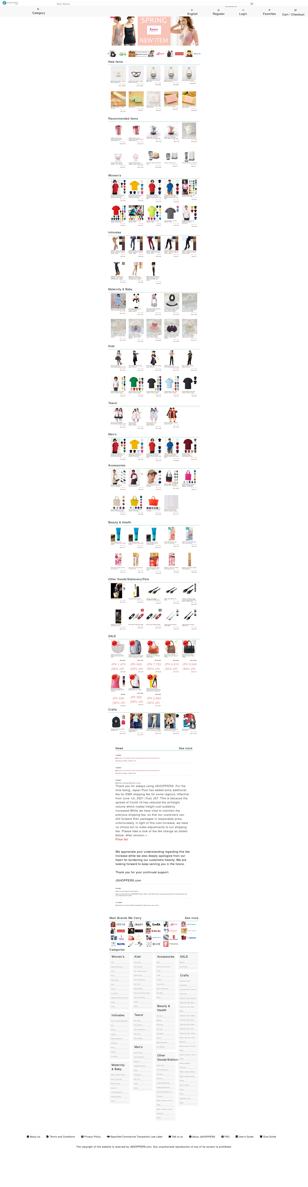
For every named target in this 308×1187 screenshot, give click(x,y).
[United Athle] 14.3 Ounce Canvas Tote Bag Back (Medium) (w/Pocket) (188, 485)
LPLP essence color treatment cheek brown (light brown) (118, 543)
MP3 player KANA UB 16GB (136, 624)
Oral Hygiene (161, 1047)
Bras (112, 1025)
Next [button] (200, 54)
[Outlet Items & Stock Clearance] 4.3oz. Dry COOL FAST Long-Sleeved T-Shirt (136, 656)
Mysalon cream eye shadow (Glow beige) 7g (189, 568)
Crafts (184, 975)
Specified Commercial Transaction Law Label (136, 1136)
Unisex (113, 1002)
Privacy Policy (92, 1136)
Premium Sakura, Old (169, 163)
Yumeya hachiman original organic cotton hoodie (171, 729)
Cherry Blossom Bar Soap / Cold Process (189, 106)
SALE (184, 956)
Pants (113, 975)
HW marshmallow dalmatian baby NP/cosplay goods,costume (153, 310)
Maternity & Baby (118, 1067)
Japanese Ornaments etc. (164, 1092)
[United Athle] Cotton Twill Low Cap (153, 485)
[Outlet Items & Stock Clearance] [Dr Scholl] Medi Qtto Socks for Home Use (153, 690)
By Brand (159, 1078)
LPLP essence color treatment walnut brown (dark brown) (136, 543)
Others (113, 1006)
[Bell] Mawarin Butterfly (188, 80)
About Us (34, 1136)
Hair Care (159, 1029)
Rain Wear (160, 993)
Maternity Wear (115, 1083)
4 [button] (159, 48)
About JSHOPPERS (203, 1136)
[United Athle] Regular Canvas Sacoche (134, 485)
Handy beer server (115, 599)
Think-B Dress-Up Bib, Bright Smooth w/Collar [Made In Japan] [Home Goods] (189, 310)
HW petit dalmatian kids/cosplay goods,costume (118, 366)
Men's (138, 1047)
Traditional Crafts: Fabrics (187, 1015)
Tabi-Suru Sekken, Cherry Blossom (117, 107)
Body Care (160, 1024)
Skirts (113, 971)
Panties (113, 1029)
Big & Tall (137, 1079)
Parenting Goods (116, 1096)
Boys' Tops (137, 984)
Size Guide (269, 1136)
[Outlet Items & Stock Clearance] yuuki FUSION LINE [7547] (153, 656)
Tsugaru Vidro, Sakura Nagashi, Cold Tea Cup (117, 163)
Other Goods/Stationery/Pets (173, 1057)
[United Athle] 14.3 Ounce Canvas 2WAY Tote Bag (171, 484)
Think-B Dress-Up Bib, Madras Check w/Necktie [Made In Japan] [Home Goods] (135, 336)
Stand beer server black (135, 599)
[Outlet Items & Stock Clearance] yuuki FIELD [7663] (188, 656)
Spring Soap (132, 107)
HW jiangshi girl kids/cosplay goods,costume (153, 366)
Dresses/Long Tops (116, 966)
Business (136, 1061)
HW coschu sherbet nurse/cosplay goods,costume (151, 424)
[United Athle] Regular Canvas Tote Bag (116, 485)
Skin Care (160, 1016)
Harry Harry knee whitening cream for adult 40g (189, 542)
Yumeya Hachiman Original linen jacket (189, 729)
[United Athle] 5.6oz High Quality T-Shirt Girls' (188, 195)
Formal (113, 989)
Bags (158, 962)
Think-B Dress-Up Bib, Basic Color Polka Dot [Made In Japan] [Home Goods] (171, 310)
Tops (112, 962)
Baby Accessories (116, 1079)
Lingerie (113, 1034)
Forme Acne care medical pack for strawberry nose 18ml (153, 569)
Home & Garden (184, 1085)
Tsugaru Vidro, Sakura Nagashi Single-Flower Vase (136, 163)
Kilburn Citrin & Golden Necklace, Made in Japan (170, 510)
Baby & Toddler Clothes (118, 1074)
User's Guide (245, 1136)
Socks (113, 1047)
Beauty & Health (163, 1008)
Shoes (136, 1070)
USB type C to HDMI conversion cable (116, 625)
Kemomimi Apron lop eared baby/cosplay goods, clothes (118, 309)
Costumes (160, 1096)
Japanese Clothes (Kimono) (119, 997)
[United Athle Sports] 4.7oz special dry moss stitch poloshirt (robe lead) (118, 196)
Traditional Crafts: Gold (187, 1020)
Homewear (114, 1043)
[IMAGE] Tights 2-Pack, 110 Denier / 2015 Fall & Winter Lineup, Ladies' (171, 252)
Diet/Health (160, 1033)
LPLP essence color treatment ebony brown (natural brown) (152, 543)
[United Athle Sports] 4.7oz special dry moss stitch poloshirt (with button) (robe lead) (171, 196)
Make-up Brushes (162, 1042)
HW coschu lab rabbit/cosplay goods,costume (132, 424)
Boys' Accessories (139, 997)
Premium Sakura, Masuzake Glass (153, 163)
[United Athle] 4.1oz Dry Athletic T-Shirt (135, 221)
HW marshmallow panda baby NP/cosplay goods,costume (135, 310)
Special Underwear (116, 1038)
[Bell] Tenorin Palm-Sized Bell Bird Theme (170, 80)
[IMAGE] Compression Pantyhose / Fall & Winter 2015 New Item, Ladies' (135, 278)
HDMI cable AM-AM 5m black (170, 599)
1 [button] (151, 48)
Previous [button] (108, 54)
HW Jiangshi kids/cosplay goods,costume (135, 366)
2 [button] (154, 48)
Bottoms (182, 962)
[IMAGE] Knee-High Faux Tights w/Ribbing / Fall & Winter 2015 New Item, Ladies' (152, 278)
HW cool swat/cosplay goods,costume (187, 366)
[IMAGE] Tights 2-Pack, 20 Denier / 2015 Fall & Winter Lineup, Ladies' (118, 252)
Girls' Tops (137, 962)
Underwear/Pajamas (140, 1066)
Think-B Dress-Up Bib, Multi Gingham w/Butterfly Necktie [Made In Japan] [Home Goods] (171, 336)
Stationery (160, 1074)
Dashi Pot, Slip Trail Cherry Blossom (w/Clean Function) (189, 137)
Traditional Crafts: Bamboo (188, 998)
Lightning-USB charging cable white (170, 625)
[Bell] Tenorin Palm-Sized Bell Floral (153, 80)
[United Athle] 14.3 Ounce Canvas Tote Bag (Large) (117, 510)
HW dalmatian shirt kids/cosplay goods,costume (171, 366)
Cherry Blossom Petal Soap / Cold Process (153, 106)
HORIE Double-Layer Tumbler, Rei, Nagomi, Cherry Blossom (116, 139)
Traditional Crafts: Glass (187, 1024)
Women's (118, 956)
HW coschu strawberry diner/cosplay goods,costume (118, 423)
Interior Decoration (162, 1069)
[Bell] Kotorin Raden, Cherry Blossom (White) (118, 81)
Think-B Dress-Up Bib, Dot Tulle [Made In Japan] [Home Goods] (118, 336)
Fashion (182, 1089)
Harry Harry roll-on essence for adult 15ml (136, 568)
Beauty (182, 1094)
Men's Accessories (162, 988)
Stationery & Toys (185, 1098)
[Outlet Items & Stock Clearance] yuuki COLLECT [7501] (171, 656)
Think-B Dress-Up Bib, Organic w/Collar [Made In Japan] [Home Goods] (188, 336)
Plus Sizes (114, 993)
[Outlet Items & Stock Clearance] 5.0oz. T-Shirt (135, 689)
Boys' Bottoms (138, 988)
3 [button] (156, 48)
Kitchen (182, 1080)
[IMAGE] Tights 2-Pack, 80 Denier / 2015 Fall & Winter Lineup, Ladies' (153, 252)
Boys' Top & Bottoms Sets (142, 993)
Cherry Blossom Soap (169, 106)
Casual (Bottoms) (139, 1057)
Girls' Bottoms (138, 966)
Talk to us (177, 1136)
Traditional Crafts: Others (187, 1033)
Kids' (137, 956)
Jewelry (159, 979)
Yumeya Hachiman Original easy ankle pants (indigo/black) (136, 730)
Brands (159, 1038)
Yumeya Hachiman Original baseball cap (118, 729)
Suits (112, 984)
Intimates (118, 1015)
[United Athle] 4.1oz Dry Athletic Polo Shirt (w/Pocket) (188, 222)
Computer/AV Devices (163, 1087)
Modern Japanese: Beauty (187, 1071)
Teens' (139, 1015)
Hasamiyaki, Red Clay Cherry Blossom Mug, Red (171, 137)
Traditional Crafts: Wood (187, 1002)
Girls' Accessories (139, 979)
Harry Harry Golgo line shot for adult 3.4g (118, 568)
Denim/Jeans (115, 980)
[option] (154, 30)
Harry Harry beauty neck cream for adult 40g (170, 542)
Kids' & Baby (183, 966)
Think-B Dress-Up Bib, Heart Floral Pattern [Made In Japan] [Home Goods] (153, 336)
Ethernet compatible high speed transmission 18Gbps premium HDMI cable (189, 600)
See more (186, 748)
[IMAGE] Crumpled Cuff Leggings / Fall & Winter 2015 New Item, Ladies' (117, 278)
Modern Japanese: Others (187, 1076)
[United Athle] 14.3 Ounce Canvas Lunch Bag (135, 510)
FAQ (226, 1136)
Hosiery (113, 1052)
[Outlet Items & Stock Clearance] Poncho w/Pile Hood (117, 656)
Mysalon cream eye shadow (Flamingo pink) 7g (171, 568)
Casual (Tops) (138, 1052)
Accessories (137, 1074)
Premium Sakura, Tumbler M (189, 163)
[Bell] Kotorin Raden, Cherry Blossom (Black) (136, 81)
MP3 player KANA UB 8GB (153, 624)
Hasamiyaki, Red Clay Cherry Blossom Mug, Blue (153, 137)
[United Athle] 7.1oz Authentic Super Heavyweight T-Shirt (187, 455)
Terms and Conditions (62, 1136)
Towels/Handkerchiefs (163, 1083)
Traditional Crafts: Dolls (187, 1028)
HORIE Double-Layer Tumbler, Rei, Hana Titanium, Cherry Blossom (136, 139)
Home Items (160, 1065)
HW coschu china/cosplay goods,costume (171, 423)
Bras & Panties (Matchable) (119, 1021)
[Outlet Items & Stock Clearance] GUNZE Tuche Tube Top (117, 690)
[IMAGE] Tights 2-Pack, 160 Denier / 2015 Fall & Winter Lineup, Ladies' (189, 252)
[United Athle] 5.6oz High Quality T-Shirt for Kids (117, 392)
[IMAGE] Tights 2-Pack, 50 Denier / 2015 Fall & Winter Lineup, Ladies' (136, 252)
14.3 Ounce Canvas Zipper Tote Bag (153, 510)
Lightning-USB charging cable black (188, 625)
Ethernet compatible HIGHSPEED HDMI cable (152, 599)
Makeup (159, 1020)
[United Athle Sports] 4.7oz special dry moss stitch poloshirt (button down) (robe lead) (153, 196)
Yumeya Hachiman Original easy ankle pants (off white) (153, 729)
